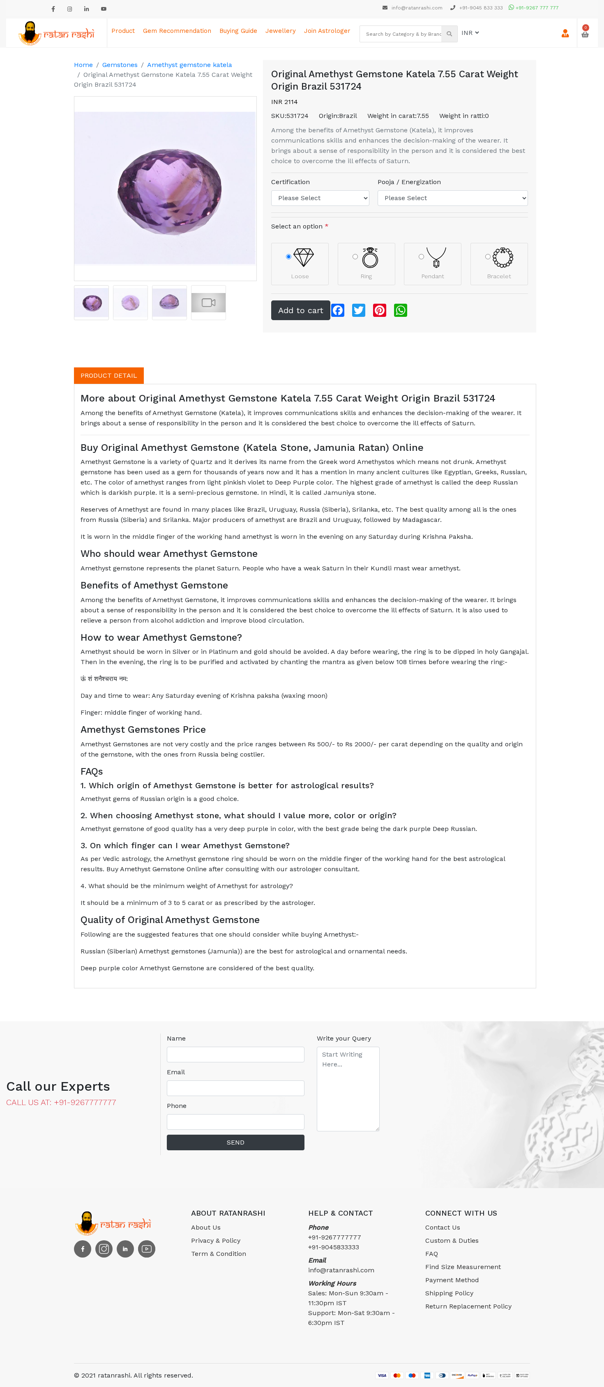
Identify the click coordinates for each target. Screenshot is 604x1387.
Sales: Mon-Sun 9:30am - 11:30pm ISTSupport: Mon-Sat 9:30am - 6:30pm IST (351, 1303)
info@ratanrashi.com (417, 8)
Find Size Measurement (463, 1267)
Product (123, 31)
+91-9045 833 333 (480, 8)
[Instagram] (69, 9)
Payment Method (452, 1280)
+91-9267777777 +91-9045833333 (334, 1237)
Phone (177, 1106)
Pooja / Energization (409, 182)
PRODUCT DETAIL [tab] (109, 375)
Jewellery (280, 31)
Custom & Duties (452, 1240)
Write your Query (344, 1038)
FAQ (431, 1254)
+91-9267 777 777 (536, 8)
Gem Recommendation (177, 31)
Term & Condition (218, 1254)
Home (83, 65)
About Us (206, 1227)
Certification (290, 182)
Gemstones (120, 65)
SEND (235, 1142)
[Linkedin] (86, 9)
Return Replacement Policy (468, 1306)
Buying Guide (238, 31)
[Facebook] (53, 9)
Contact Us (442, 1227)
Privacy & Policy (215, 1240)
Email (176, 1072)
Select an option (300, 226)
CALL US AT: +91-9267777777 (61, 1102)
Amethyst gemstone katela (189, 65)
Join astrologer (327, 31)
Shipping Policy (449, 1293)
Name (176, 1038)
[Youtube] (104, 9)
